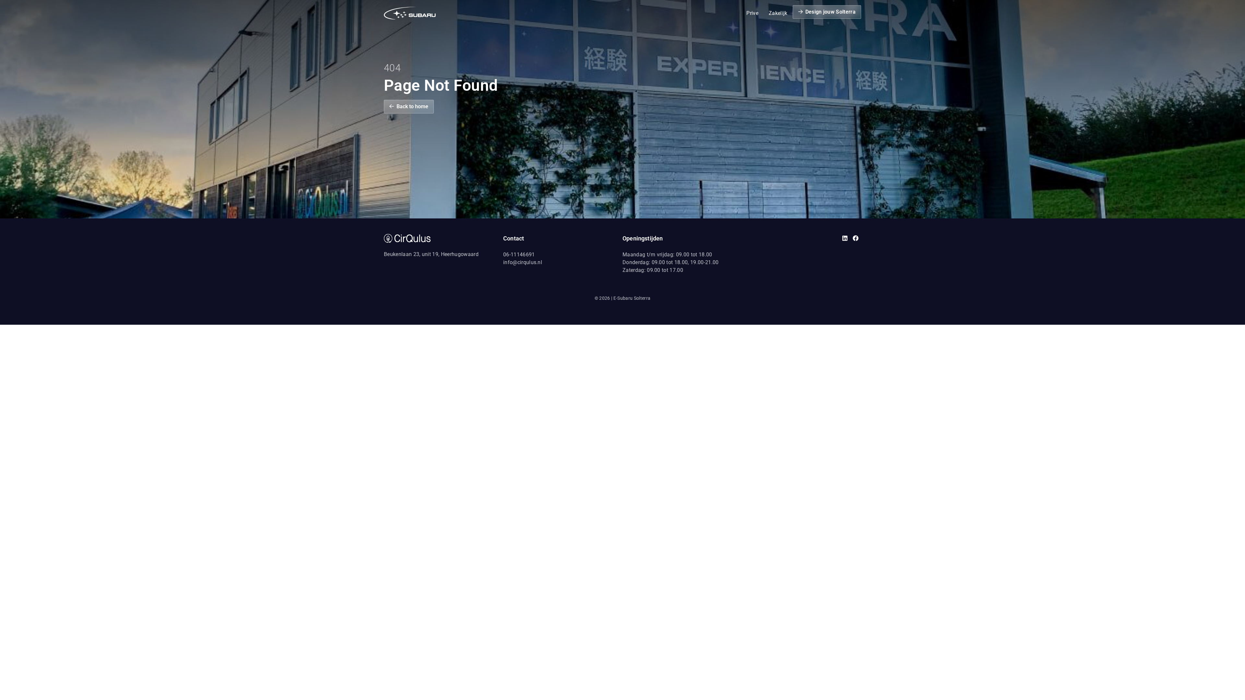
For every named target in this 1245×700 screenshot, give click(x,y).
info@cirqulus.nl (522, 262)
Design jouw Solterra (830, 12)
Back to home (412, 106)
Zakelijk (778, 13)
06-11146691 (519, 254)
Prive (752, 13)
